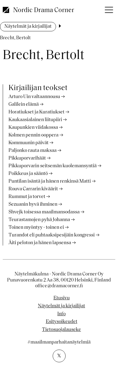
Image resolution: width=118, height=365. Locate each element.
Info (61, 314)
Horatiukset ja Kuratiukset (36, 112)
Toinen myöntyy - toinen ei (36, 227)
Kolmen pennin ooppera (33, 135)
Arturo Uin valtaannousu (34, 96)
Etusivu (62, 298)
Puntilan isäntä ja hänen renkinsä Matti (50, 181)
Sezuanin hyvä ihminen (33, 204)
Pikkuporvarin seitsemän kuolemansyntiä (53, 166)
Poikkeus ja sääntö (28, 173)
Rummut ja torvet (27, 196)
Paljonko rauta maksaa (33, 150)
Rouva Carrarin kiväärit (33, 189)
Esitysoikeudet (61, 321)
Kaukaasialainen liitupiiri (35, 120)
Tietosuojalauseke (61, 329)
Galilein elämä (24, 104)
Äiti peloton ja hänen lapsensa (40, 243)
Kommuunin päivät (29, 143)
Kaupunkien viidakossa (33, 127)
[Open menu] (108, 8)
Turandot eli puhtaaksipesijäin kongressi (52, 235)
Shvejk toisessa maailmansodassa (44, 212)
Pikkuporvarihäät (27, 158)
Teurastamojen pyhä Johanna (39, 220)
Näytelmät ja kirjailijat (28, 26)
